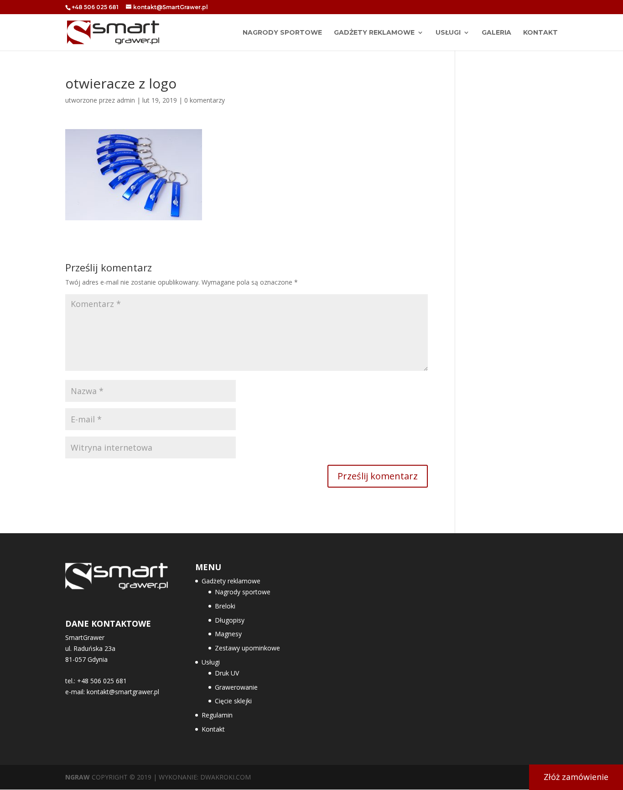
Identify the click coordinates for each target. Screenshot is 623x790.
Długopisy (229, 620)
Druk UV (227, 673)
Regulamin (217, 715)
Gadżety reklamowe (374, 32)
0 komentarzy (204, 100)
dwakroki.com (225, 777)
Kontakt (540, 32)
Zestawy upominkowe (247, 648)
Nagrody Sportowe (282, 32)
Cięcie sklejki (233, 700)
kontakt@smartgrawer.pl (123, 691)
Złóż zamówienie (576, 776)
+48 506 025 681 (95, 7)
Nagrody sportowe (242, 591)
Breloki (225, 606)
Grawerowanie (236, 687)
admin (126, 100)
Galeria (496, 32)
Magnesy (228, 633)
